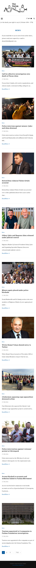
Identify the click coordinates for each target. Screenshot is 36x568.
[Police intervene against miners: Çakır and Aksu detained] (18, 108)
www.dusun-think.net (18, 565)
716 (17, 552)
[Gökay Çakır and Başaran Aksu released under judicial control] (18, 218)
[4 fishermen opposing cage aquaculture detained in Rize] (18, 379)
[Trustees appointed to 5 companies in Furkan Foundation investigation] (18, 514)
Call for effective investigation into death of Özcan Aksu (16, 75)
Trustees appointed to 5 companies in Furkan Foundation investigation (17, 532)
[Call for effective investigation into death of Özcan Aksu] (18, 56)
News (3, 71)
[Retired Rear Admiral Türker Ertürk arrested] (18, 163)
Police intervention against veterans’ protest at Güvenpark (16, 450)
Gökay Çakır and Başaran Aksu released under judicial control (18, 236)
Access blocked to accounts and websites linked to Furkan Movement (17, 477)
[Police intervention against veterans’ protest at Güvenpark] (18, 431)
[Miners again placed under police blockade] (18, 273)
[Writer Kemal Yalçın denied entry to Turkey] (18, 327)
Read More (5, 89)
